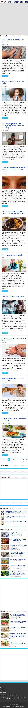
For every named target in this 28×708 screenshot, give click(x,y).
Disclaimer (3, 692)
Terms (2, 690)
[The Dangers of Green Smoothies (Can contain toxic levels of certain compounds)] (5, 573)
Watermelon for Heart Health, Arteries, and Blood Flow (17, 621)
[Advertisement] (14, 19)
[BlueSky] (15, 704)
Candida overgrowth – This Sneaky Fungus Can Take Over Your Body (13, 126)
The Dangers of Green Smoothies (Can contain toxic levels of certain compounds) (17, 573)
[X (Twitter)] (12, 704)
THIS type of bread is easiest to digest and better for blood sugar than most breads (18, 553)
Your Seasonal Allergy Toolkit (12, 255)
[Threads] (17, 704)
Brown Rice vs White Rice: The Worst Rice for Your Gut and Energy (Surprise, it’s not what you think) (17, 636)
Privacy (2, 687)
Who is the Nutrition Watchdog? (8, 695)
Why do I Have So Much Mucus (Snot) (13, 83)
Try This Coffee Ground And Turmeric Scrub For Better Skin (13, 212)
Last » (22, 461)
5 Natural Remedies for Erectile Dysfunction (13, 379)
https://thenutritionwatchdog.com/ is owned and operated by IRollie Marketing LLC (13, 698)
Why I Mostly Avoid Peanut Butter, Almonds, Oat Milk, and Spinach (17, 643)
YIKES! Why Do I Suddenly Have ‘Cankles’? (13, 41)
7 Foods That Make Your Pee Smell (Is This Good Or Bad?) (17, 566)
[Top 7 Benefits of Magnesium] (5, 561)
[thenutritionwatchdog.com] (16, 1)
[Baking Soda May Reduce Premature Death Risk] (5, 534)
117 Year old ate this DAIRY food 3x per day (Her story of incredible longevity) (17, 615)
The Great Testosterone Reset (13, 296)
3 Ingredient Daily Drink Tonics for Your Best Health (17, 539)
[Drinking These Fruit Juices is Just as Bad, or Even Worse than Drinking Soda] (5, 547)
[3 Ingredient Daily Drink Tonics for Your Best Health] (5, 541)
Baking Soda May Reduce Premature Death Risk (16, 533)
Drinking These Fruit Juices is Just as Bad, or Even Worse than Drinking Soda (18, 547)
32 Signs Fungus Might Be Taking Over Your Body (14, 339)
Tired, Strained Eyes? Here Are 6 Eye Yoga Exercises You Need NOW (13, 169)
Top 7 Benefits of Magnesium (17, 559)
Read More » (5, 76)
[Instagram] (11, 704)
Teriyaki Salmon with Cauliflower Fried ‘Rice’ (14, 420)
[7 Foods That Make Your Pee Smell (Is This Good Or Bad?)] (5, 567)
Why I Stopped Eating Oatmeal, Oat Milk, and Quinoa (17, 628)
